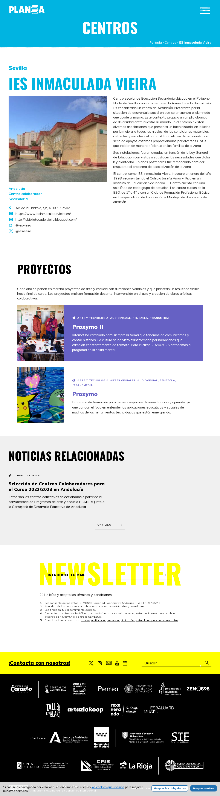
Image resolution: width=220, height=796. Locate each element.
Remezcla (140, 317)
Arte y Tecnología (92, 317)
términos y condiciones (94, 594)
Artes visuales (123, 380)
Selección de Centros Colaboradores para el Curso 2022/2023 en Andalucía (57, 486)
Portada (156, 42)
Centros (170, 42)
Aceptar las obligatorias (170, 788)
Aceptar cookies (203, 788)
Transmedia (159, 317)
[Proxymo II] (40, 333)
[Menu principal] (205, 11)
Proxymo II (87, 326)
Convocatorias (27, 475)
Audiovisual (120, 317)
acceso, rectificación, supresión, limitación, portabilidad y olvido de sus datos (129, 620)
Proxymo (85, 394)
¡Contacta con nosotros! (39, 663)
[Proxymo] (40, 395)
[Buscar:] (176, 663)
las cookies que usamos (108, 787)
